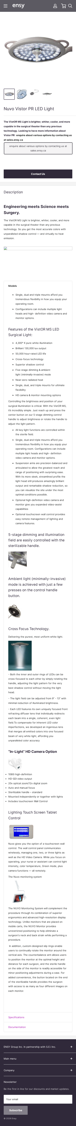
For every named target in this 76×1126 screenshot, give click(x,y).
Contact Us (38, 173)
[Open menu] (5, 5)
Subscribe (15, 1110)
